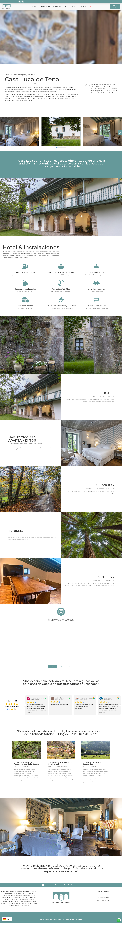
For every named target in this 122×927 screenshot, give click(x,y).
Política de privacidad (103, 900)
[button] (2, 132)
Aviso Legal (103, 894)
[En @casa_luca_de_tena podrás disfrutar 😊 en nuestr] (76, 655)
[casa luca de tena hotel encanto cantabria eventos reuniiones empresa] (30, 603)
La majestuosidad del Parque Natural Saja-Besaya (26, 763)
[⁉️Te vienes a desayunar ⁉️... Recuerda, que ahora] (106, 655)
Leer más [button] (53, 712)
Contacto (83, 6)
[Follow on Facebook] (19, 1)
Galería (74, 6)
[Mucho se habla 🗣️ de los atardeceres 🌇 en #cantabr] (46, 638)
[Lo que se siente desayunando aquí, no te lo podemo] (76, 638)
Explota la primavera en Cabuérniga (93, 763)
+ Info (66, 6)
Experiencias (57, 6)
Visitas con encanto (62, 766)
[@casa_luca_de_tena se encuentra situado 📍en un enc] (15, 655)
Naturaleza (25, 766)
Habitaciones (45, 6)
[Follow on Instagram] (22, 1)
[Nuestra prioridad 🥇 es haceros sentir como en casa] (46, 655)
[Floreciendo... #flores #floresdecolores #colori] (106, 638)
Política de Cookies (103, 897)
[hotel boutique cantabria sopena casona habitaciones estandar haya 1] (91, 465)
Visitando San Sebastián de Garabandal (60, 763)
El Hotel (35, 6)
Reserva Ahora (115, 6)
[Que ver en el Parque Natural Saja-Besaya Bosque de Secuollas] (91, 557)
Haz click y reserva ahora (63, 884)
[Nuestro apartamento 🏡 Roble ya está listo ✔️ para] (15, 638)
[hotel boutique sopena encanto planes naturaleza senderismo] (30, 511)
